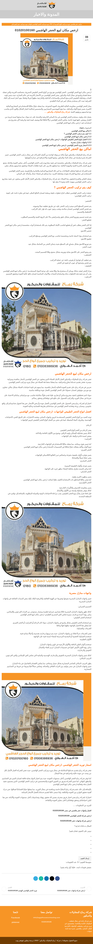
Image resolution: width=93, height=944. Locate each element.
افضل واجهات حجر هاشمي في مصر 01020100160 (72, 811)
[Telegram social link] (35, 878)
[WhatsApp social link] (41, 878)
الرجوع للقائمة (46, 889)
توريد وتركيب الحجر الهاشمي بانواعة (38, 24)
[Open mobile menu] (90, 5)
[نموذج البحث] (2, 5)
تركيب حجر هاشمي (76, 24)
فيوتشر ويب (20, 940)
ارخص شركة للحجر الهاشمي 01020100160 (74, 816)
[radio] (45, 836)
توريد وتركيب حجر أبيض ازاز (20, 24)
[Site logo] (46, 5)
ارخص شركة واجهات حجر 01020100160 (75, 821)
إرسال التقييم (85, 858)
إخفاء (81, 128)
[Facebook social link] (57, 878)
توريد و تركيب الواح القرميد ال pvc (60, 24)
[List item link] (46, 917)
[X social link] (52, 878)
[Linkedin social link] (46, 878)
